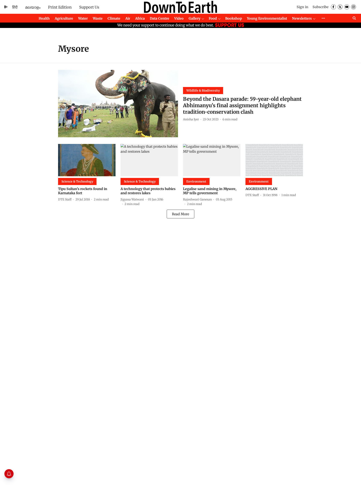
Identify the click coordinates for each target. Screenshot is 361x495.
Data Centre (159, 18)
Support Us (89, 7)
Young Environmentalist (267, 18)
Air (127, 18)
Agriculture (64, 18)
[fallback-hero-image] (118, 103)
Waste (98, 18)
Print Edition (60, 7)
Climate (114, 18)
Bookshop (233, 18)
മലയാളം (33, 7)
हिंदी (15, 7)
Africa (140, 18)
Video (179, 18)
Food (213, 18)
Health (44, 18)
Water (83, 18)
